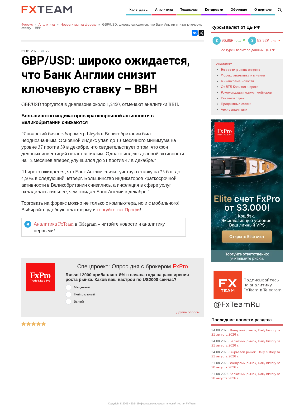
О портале (263, 9)
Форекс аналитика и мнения (243, 75)
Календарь (138, 9)
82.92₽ (260, 40)
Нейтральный (84, 294)
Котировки (214, 9)
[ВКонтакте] (195, 33)
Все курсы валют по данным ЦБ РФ (247, 50)
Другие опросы (188, 312)
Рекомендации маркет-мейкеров (246, 92)
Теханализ (189, 9)
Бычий (79, 301)
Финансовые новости (237, 81)
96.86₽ (225, 40)
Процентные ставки (236, 104)
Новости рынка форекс (240, 69)
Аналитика (164, 9)
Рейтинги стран (233, 98)
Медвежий (82, 287)
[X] (201, 33)
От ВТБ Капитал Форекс (239, 87)
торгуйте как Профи (118, 209)
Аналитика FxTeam (54, 224)
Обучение (239, 9)
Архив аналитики (234, 109)
